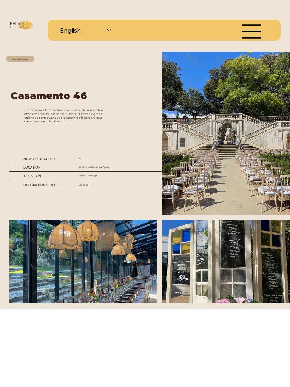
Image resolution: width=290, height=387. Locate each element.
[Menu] (251, 31)
